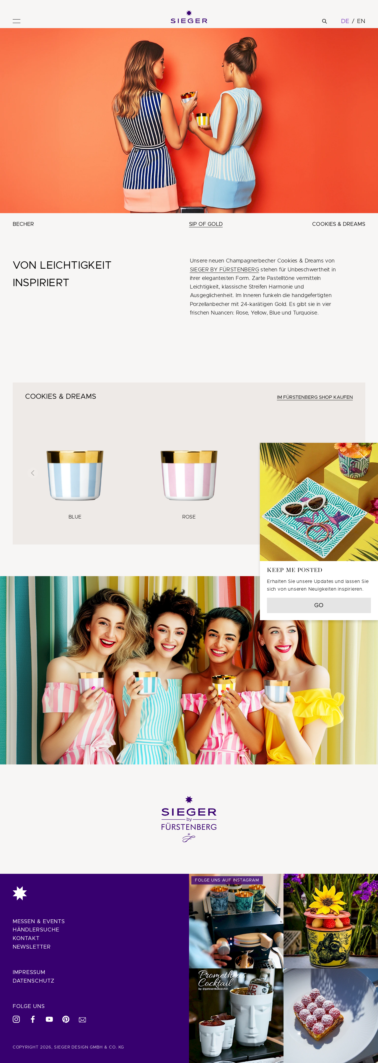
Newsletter (32, 947)
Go (319, 605)
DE (345, 21)
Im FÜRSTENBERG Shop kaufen (315, 397)
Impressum (29, 972)
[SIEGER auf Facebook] (33, 1019)
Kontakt (26, 938)
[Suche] (324, 21)
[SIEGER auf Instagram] (16, 1019)
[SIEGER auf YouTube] (49, 1019)
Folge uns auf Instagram (227, 880)
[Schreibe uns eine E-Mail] (82, 1019)
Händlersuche (36, 930)
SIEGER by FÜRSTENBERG (224, 270)
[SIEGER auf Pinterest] (66, 1019)
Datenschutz (33, 981)
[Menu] (17, 21)
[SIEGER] (189, 16)
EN (361, 21)
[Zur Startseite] (95, 893)
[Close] (363, 457)
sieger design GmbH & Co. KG (89, 1047)
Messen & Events (39, 921)
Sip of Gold (206, 224)
